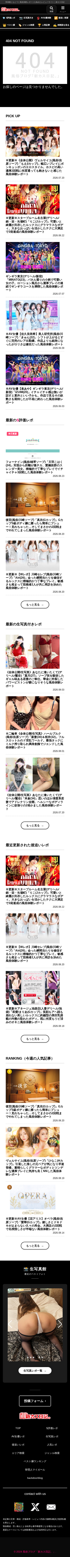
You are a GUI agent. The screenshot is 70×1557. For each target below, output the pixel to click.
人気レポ (52, 1444)
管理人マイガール (35, 1469)
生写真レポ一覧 (33, 1370)
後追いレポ (18, 1444)
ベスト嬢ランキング (35, 1461)
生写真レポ (52, 1436)
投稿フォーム (33, 1401)
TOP (18, 1428)
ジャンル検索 (52, 1453)
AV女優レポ (18, 1436)
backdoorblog (35, 1477)
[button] (10, 1324)
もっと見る (33, 604)
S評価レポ (52, 1428)
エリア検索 (18, 1453)
